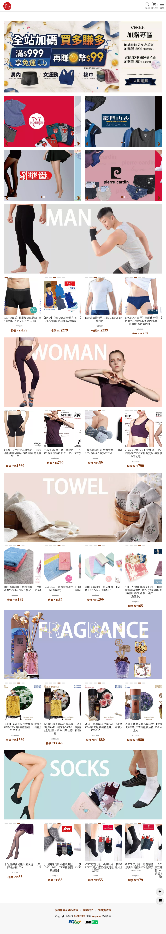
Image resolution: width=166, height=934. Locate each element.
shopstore (96, 916)
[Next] (78, 144)
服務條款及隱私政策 (66, 910)
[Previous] (7, 144)
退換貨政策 (104, 910)
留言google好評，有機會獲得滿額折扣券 (128, 13)
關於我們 (88, 910)
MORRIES (79, 916)
